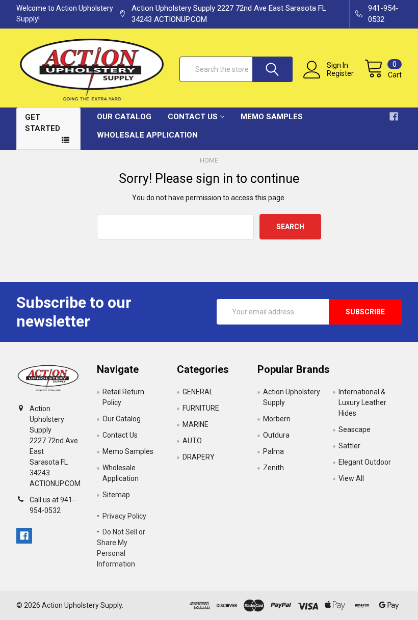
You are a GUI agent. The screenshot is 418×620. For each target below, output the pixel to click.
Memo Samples (272, 116)
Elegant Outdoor (364, 462)
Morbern (277, 419)
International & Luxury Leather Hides (362, 402)
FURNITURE (200, 408)
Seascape (354, 429)
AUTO (192, 441)
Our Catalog (124, 116)
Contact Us (193, 116)
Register (340, 73)
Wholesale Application (147, 135)
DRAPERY (198, 457)
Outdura (276, 435)
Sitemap (116, 495)
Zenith (273, 468)
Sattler (349, 446)
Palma (273, 451)
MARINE (195, 424)
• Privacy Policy (121, 516)
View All (351, 478)
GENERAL (197, 392)
